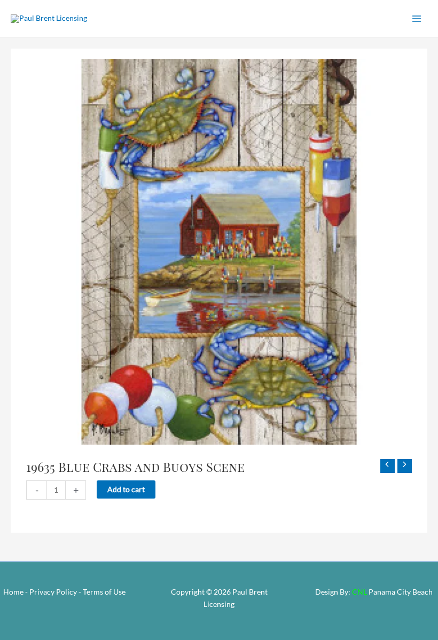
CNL (359, 591)
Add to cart (126, 489)
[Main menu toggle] (416, 18)
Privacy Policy (53, 591)
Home (13, 591)
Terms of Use (104, 591)
